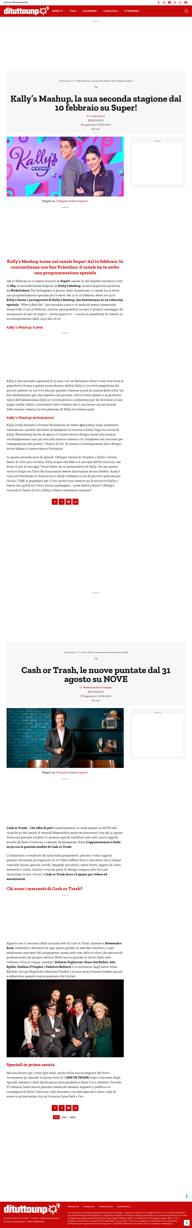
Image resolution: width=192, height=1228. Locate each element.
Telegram (61, 201)
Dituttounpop (65, 81)
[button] (186, 11)
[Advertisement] (96, 44)
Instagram (81, 201)
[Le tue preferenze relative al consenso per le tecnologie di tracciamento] (187, 1223)
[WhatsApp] (180, 2)
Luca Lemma (97, 116)
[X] (175, 2)
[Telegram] (169, 2)
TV (74, 81)
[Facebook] (158, 2)
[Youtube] (185, 2)
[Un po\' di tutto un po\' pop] (26, 11)
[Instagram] (164, 2)
